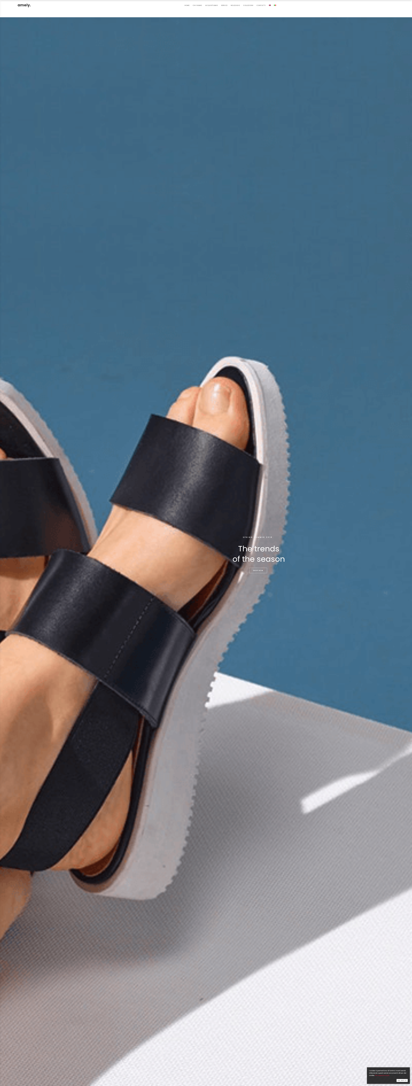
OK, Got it (402, 1080)
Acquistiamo (211, 5)
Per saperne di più (382, 1075)
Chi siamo (197, 5)
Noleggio (235, 5)
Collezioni (248, 5)
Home (187, 5)
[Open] (13, 6)
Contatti (261, 5)
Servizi (224, 5)
